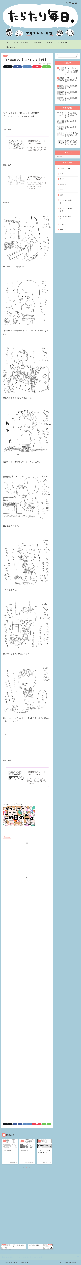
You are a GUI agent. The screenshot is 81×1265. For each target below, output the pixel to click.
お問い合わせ (10, 47)
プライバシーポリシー (11, 1262)
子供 (5, 55)
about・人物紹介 (21, 42)
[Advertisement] (27, 87)
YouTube (37, 42)
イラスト (63, 224)
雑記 (61, 195)
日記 (61, 189)
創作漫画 (63, 184)
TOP (7, 42)
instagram (62, 42)
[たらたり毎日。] (40, 39)
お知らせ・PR (65, 168)
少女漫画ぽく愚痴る (66, 202)
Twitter (49, 42)
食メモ (62, 179)
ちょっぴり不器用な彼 (66, 210)
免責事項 (23, 1262)
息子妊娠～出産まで (66, 218)
